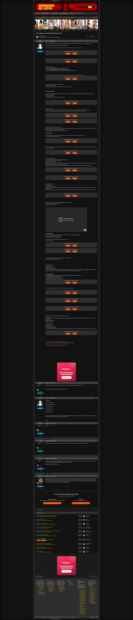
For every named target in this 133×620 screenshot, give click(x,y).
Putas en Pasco (82, 599)
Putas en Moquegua (83, 608)
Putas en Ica (82, 605)
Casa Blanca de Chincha (52, 524)
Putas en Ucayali (82, 602)
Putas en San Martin (83, 600)
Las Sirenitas (92, 597)
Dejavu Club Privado (93, 603)
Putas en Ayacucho (83, 612)
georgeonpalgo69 (58, 461)
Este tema (93, 13)
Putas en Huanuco (82, 597)
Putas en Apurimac (83, 613)
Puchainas (71, 583)
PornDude (71, 582)
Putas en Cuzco (82, 609)
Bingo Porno (71, 584)
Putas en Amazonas (83, 596)
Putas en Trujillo (82, 593)
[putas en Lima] (46, 7)
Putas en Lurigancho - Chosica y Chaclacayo (62, 590)
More (72, 13)
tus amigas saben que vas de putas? (42, 534)
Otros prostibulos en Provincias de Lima (53, 37)
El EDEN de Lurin (92, 599)
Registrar (74, 53)
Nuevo (37, 13)
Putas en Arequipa (82, 611)
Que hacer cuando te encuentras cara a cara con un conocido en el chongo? (48, 530)
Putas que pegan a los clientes (41, 519)
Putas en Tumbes (82, 590)
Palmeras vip (92, 601)
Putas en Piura (82, 591)
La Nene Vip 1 (92, 598)
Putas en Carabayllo (42, 592)
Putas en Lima (54, 13)
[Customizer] (93, 7)
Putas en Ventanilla (41, 594)
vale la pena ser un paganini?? (41, 547)
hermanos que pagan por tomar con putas (43, 543)
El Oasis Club (92, 593)
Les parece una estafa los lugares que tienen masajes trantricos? (46, 515)
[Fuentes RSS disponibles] (97, 617)
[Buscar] (97, 13)
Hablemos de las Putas (52, 516)
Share (87, 36)
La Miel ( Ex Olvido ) (50, 539)
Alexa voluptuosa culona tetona (41, 523)
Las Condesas (92, 592)
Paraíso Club (92, 600)
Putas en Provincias (64, 13)
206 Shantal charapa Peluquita (41, 538)
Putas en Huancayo (83, 598)
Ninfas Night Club (92, 602)
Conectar (67, 53)
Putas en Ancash (82, 594)
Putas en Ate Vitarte (41, 593)
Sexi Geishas (92, 594)
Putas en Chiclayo (82, 592)
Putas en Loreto (82, 601)
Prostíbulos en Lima (45, 13)
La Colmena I (92, 596)
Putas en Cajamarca (83, 595)
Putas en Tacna (82, 610)
